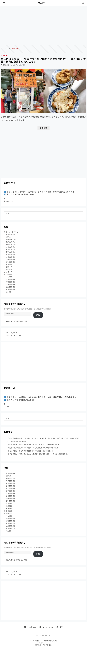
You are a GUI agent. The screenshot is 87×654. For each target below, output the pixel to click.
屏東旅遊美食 (11, 282)
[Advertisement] (43, 25)
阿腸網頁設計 (47, 645)
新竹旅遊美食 (11, 252)
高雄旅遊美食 (11, 279)
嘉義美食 (9, 267)
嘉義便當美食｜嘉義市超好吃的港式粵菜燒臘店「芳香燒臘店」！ (30, 451)
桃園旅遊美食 (11, 249)
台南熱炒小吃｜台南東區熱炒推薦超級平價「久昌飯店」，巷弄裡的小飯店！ (34, 444)
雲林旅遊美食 (11, 262)
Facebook (9, 201)
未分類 (8, 292)
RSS (61, 627)
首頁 (6, 48)
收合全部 (15, 232)
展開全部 (7, 232)
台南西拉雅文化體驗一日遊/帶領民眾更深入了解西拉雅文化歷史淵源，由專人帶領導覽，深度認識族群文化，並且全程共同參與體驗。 (44, 439)
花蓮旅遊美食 (11, 287)
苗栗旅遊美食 (11, 254)
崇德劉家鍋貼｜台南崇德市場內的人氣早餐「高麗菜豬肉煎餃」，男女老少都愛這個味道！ (39, 454)
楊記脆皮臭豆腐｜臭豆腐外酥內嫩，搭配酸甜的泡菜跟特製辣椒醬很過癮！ (34, 448)
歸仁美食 (6, 65)
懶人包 (8, 237)
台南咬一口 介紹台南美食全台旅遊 (46, 641)
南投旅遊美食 (11, 259)
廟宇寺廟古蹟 (11, 240)
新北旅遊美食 (11, 244)
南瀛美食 (21, 65)
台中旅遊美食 (11, 257)
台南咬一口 (43, 3)
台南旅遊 (9, 269)
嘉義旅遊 (9, 264)
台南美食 (14, 65)
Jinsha (45, 643)
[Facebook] (4, 199)
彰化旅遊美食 (11, 234)
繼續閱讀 (43, 128)
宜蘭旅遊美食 (11, 289)
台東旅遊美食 (11, 284)
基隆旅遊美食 (11, 242)
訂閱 (38, 315)
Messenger (48, 627)
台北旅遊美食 (11, 247)
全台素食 (9, 277)
